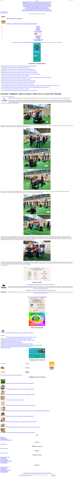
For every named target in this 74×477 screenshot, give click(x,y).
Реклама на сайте (3, 444)
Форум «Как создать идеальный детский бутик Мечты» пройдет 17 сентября (16, 338)
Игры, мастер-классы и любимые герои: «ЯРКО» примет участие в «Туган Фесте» (17, 343)
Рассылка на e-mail (3, 11)
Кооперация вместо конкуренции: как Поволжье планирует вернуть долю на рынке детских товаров (21, 74)
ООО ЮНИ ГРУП (10, 96)
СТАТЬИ (38, 38)
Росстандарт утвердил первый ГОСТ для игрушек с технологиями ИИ (16, 75)
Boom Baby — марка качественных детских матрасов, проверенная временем (21, 23)
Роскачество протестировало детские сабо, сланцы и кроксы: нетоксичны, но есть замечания (20, 72)
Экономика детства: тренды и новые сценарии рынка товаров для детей (16, 67)
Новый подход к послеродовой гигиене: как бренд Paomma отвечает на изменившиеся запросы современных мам (29, 410)
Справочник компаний (30, 473)
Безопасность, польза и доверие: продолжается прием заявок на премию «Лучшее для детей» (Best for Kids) (22, 345)
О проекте (2, 437)
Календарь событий (38, 31)
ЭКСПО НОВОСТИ (38, 40)
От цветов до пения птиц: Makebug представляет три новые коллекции (21, 383)
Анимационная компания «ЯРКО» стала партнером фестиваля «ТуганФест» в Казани (18, 339)
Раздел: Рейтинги (3, 461)
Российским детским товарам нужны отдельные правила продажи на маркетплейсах (18, 69)
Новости (38, 473)
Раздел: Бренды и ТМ (4, 462)
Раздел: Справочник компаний (6, 460)
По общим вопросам (4, 471)
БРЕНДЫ (38, 29)
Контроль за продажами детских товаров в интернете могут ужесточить (16, 88)
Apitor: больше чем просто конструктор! (14, 18)
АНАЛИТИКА (38, 37)
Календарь (42, 473)
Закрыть (53, 475)
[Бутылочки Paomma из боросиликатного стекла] (37, 280)
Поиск (50, 473)
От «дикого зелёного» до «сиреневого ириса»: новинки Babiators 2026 (21, 416)
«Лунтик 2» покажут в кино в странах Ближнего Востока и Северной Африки (17, 346)
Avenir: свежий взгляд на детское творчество (16, 399)
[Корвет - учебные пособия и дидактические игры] (37, 325)
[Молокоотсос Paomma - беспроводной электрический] (37, 311)
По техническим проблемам (5, 470)
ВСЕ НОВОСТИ (38, 35)
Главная (24, 473)
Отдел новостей (3, 469)
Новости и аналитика (38, 30)
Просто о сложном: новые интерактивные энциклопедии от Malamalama (21, 432)
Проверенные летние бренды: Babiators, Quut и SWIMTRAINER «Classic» (21, 394)
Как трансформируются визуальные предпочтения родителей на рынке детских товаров (19, 80)
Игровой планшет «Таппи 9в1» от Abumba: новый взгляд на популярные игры (22, 421)
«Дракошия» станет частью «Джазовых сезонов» (11, 341)
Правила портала (3, 438)
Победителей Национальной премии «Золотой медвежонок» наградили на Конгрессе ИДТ (19, 65)
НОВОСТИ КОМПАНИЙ (38, 39)
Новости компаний (7, 347)
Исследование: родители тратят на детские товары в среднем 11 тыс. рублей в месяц (18, 83)
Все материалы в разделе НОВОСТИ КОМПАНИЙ (37, 296)
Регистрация (46, 473)
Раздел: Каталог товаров (4, 457)
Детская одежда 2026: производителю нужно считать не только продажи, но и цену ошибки (20, 90)
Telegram (6, 448)
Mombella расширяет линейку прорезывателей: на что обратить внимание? (21, 405)
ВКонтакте (2, 448)
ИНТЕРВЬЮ (38, 36)
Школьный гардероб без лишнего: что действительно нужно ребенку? (42, 284)
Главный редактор (3, 468)
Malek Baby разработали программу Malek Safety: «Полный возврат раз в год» (41, 290)
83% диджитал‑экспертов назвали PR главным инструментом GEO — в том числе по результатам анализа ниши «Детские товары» (27, 77)
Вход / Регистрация (4, 12)
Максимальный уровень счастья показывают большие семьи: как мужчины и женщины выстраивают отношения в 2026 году (26, 87)
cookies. (30, 475)
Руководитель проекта (4, 467)
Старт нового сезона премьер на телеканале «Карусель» (12, 342)
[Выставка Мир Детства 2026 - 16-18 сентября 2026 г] (37, 352)
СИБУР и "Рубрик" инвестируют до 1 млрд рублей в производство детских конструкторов (19, 70)
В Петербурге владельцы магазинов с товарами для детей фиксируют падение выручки (19, 82)
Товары (35, 473)
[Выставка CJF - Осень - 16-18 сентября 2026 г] (37, 357)
